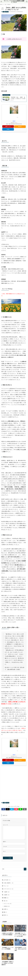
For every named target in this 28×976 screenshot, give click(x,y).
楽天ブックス (8, 126)
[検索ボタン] (26, 1)
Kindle (8, 129)
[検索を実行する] (25, 869)
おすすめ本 (6, 879)
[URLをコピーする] (25, 809)
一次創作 (6, 891)
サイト (4, 851)
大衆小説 (6, 11)
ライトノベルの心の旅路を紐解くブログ (14, 1)
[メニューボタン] (1, 1)
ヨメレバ (16, 122)
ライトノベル (7, 903)
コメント (5, 824)
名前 (4, 841)
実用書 (5, 897)
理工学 (5, 915)
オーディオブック (8, 888)
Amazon (20, 126)
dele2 (14, 121)
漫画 (5, 912)
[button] (3, 809)
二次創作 (6, 894)
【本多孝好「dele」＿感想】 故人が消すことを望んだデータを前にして (18, 99)
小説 (3, 11)
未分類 (5, 909)
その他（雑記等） (8, 882)
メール (5, 846)
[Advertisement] (14, 784)
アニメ (5, 885)
